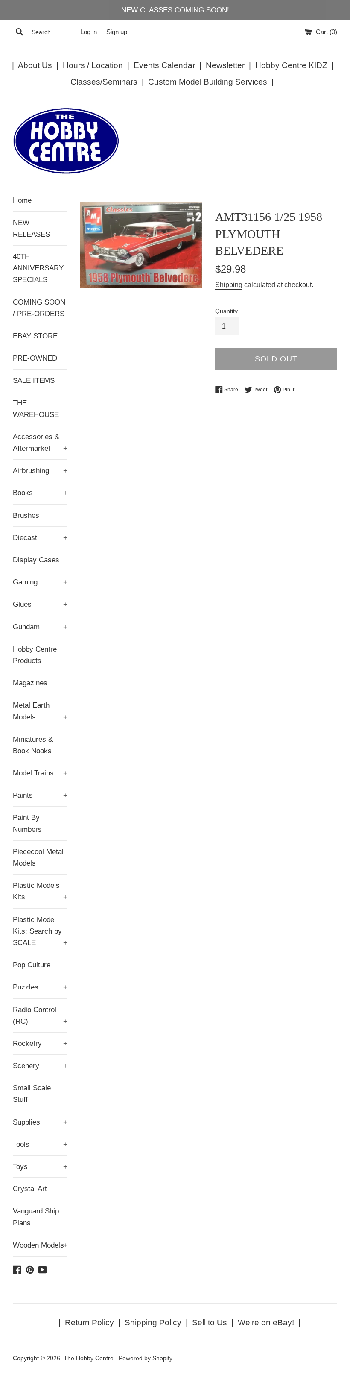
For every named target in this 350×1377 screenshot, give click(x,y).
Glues (40, 604)
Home (22, 200)
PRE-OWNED (35, 358)
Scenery (40, 1066)
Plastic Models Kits (40, 891)
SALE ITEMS (34, 380)
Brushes (26, 515)
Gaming (40, 582)
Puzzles (40, 987)
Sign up (116, 31)
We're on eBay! (266, 1322)
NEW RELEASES (31, 228)
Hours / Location (93, 65)
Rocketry (40, 1043)
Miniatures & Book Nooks (33, 745)
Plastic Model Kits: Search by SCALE (40, 931)
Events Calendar (164, 65)
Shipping (228, 284)
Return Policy (89, 1322)
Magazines (30, 683)
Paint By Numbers (27, 823)
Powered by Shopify (145, 1358)
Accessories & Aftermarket (40, 442)
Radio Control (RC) (40, 1015)
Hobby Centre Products (35, 655)
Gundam (40, 627)
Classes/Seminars (103, 81)
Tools (40, 1144)
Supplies (40, 1122)
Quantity (226, 311)
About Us (35, 65)
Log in (88, 31)
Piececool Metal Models (38, 857)
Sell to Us (209, 1322)
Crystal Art (30, 1189)
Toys (40, 1167)
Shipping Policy (153, 1322)
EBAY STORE (35, 336)
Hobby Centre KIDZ (291, 65)
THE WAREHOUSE (36, 409)
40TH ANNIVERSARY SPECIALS (38, 268)
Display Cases (36, 560)
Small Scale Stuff (32, 1094)
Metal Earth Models (40, 711)
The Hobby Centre (89, 1358)
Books (40, 493)
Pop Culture (31, 965)
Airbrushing (40, 471)
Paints (40, 795)
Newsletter (225, 65)
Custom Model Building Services (207, 81)
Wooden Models (40, 1245)
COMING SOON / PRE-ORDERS (39, 308)
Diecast (40, 538)
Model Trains (40, 773)
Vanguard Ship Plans (36, 1217)
